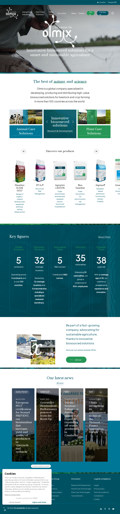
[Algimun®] (100, 170)
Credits (97, 499)
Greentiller (44, 392)
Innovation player (55, 492)
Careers (52, 499)
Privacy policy (99, 489)
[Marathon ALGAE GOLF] (19, 170)
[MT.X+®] (40, 170)
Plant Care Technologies (80, 492)
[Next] (96, 151)
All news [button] (60, 383)
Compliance (98, 496)
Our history (53, 489)
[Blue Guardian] (80, 170)
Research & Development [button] (60, 131)
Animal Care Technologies (81, 489)
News (67, 392)
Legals (96, 485)
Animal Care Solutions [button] (26, 131)
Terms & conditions (101, 492)
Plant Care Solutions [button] (94, 131)
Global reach (54, 496)
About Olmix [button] (104, 237)
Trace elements (77, 496)
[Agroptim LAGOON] (60, 170)
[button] (76, 359)
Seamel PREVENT (22, 392)
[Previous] (23, 151)
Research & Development (81, 485)
